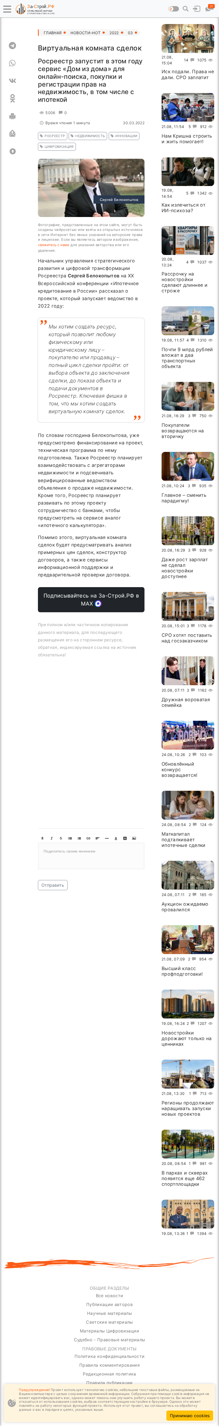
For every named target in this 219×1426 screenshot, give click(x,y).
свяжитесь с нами (53, 245)
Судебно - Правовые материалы (109, 1339)
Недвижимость (90, 136)
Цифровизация (59, 147)
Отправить (52, 885)
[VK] (12, 80)
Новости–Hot (85, 32)
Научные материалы (109, 1313)
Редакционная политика (109, 1374)
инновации (126, 136)
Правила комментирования (109, 1365)
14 (186, 60)
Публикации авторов (109, 1304)
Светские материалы (109, 1322)
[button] (7, 9)
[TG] (12, 45)
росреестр (55, 136)
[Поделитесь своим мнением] (91, 856)
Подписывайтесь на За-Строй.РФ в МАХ (91, 599)
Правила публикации (109, 1382)
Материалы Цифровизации (109, 1331)
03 (130, 32)
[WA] (12, 63)
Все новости (109, 1295)
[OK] (12, 98)
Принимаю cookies (190, 1415)
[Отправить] (12, 133)
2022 (114, 32)
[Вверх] (12, 151)
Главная (52, 32)
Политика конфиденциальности (110, 1356)
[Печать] (12, 116)
